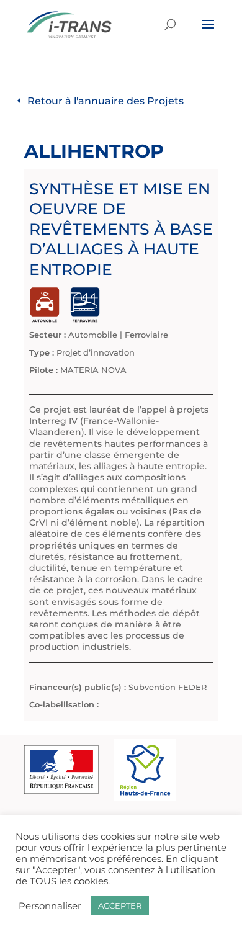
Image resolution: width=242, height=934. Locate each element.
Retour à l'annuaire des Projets (105, 101)
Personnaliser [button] (50, 906)
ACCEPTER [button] (119, 905)
